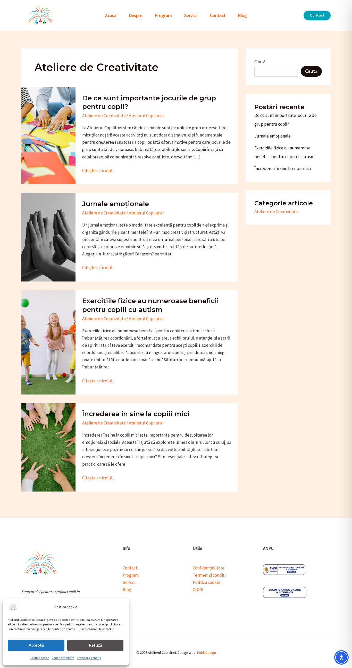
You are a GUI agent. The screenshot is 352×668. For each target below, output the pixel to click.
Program (163, 15)
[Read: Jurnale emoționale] (48, 237)
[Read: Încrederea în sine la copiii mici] (48, 447)
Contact (217, 15)
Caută (259, 62)
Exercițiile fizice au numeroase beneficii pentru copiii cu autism (150, 305)
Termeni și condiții (89, 658)
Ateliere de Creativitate (104, 115)
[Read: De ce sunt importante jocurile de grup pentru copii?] (48, 135)
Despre (135, 15)
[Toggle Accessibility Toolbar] (341, 657)
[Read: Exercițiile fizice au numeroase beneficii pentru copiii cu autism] (48, 342)
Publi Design (206, 652)
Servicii (191, 15)
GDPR (198, 589)
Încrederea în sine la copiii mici (135, 414)
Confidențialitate (63, 658)
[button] (317, 15)
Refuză (95, 645)
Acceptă (36, 645)
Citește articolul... (98, 170)
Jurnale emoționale (115, 204)
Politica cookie (39, 658)
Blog (242, 15)
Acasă (110, 15)
